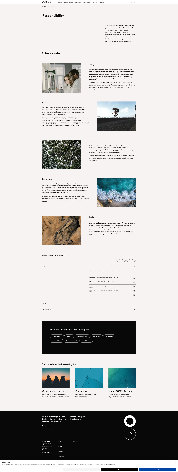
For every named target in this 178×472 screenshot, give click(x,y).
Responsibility (61, 454)
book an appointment (71, 340)
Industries (60, 441)
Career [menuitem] (84, 2)
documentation (56, 340)
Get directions (46, 449)
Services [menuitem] (71, 2)
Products (60, 444)
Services (60, 446)
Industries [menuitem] (60, 2)
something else (86, 340)
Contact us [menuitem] (101, 2)
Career (59, 449)
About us (60, 451)
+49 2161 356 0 (46, 452)
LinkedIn (75, 441)
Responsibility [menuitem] (78, 2)
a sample (69, 336)
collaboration (109, 336)
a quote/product (57, 336)
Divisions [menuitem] (95, 2)
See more (46, 426)
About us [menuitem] (89, 2)
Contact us (61, 456)
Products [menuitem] (66, 2)
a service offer (96, 336)
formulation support (82, 336)
